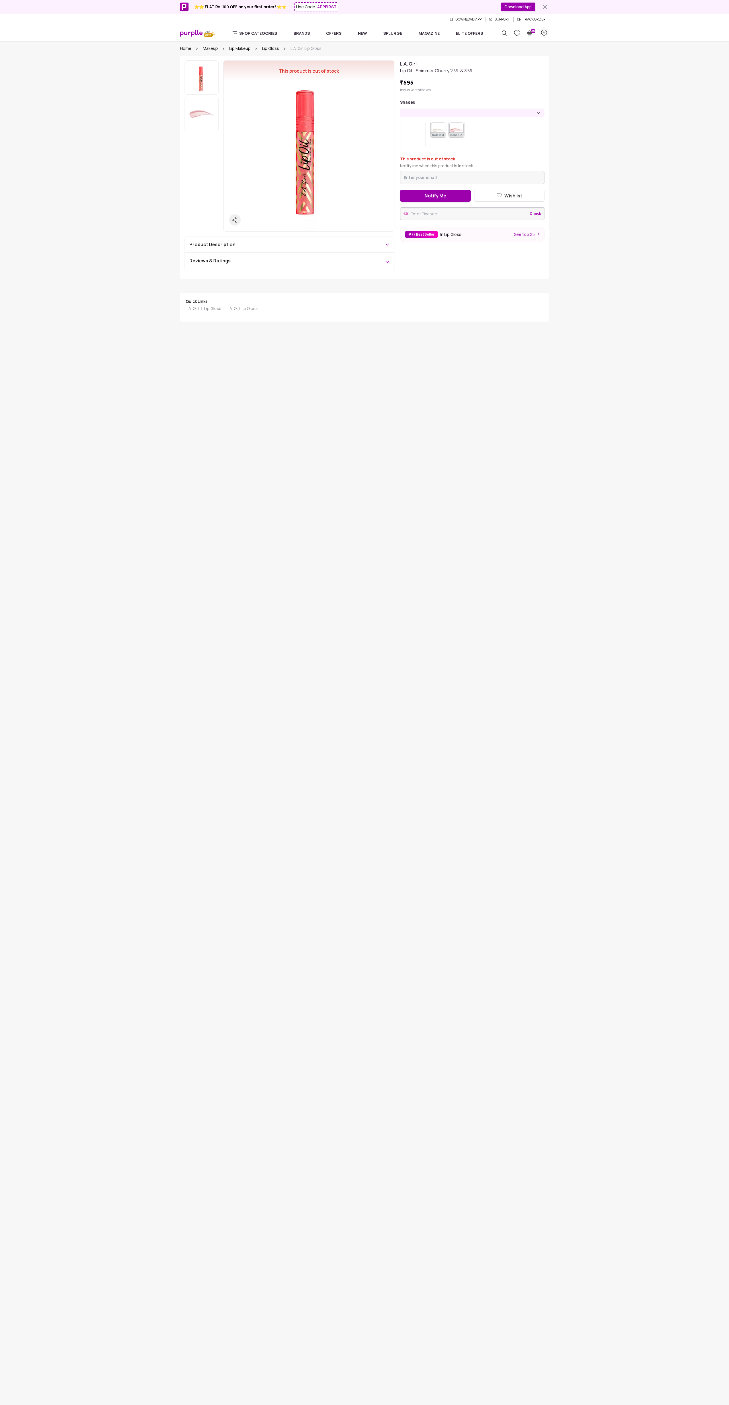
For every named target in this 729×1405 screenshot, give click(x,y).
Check (535, 213)
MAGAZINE (429, 33)
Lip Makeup (240, 48)
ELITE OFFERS (469, 33)
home (185, 48)
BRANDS (302, 33)
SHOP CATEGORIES (258, 33)
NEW (362, 33)
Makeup (210, 48)
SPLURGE (392, 33)
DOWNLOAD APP (468, 19)
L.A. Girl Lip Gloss (242, 308)
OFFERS (333, 33)
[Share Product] (235, 220)
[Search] (504, 33)
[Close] (545, 7)
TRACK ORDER (534, 19)
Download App (518, 6)
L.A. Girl (192, 308)
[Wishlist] (517, 33)
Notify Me (435, 196)
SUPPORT (502, 19)
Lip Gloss (270, 48)
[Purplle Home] (191, 33)
